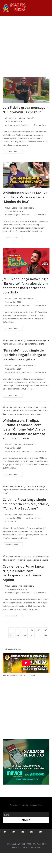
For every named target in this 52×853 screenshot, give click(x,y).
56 (45, 630)
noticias (25, 125)
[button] (34, 8)
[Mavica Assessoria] (26, 762)
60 (32, 635)
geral (18, 125)
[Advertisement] (26, 43)
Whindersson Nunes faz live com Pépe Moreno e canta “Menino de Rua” (25, 197)
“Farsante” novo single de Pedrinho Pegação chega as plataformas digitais (25, 354)
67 (45, 635)
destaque (9, 125)
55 (38, 630)
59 (25, 635)
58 (18, 635)
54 (32, 630)
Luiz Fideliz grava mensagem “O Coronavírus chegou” (26, 109)
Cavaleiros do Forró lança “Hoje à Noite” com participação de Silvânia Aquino (23, 573)
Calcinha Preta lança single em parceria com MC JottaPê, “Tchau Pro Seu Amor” (26, 503)
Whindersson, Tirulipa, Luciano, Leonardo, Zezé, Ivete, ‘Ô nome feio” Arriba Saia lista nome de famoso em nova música (24, 429)
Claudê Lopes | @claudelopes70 (19, 118)
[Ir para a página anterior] (11, 630)
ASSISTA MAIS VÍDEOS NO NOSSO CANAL (19, 675)
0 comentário (40, 125)
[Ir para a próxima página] (45, 640)
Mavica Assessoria (33, 847)
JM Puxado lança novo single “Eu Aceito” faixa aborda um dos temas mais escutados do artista (26, 285)
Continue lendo (14, 150)
